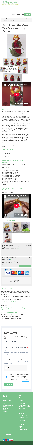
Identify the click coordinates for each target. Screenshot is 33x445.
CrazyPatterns (22, 431)
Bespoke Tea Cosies (24, 415)
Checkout (27, 14)
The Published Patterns (7, 321)
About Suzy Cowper (8, 400)
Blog (4, 402)
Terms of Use (6, 406)
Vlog (4, 403)
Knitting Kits (22, 420)
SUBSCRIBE (8, 384)
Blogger (8, 308)
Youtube (28, 308)
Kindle (5, 301)
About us (5, 399)
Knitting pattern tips (24, 405)
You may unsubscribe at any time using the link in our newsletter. (16, 362)
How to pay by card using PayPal (24, 402)
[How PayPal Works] (16, 272)
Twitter (3, 308)
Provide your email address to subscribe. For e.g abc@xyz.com (16, 353)
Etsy (2, 301)
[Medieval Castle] (25, 227)
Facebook (3, 309)
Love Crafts (11, 301)
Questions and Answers (22, 399)
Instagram (18, 308)
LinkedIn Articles (23, 429)
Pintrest (13, 308)
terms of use (25, 381)
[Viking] (7, 227)
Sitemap (5, 411)
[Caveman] (16, 227)
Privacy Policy (6, 408)
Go (29, 12)
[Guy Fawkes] (7, 238)
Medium (21, 426)
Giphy (23, 308)
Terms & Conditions (8, 405)
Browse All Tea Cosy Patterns (10, 443)
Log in (4, 412)
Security (5, 409)
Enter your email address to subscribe (15, 348)
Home (11, 19)
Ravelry (17, 301)
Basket (14, 14)
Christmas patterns (24, 417)
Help (20, 397)
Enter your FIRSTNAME (11, 342)
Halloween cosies (23, 419)
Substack (21, 428)
